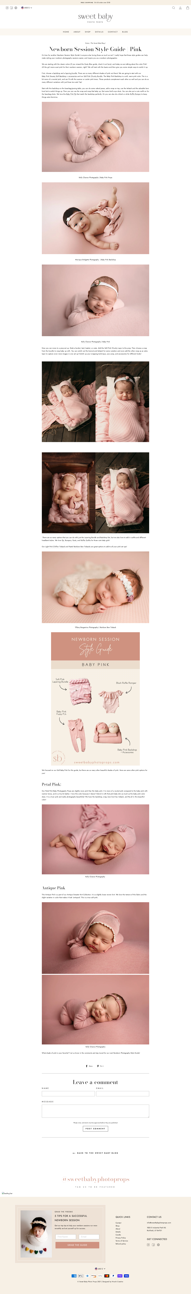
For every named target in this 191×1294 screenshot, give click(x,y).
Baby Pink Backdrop (108, 259)
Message (48, 1101)
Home (66, 32)
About (77, 32)
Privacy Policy (121, 1238)
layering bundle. (71, 73)
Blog (125, 32)
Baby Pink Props (106, 177)
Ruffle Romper (135, 94)
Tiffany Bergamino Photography (86, 627)
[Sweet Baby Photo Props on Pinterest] (16, 8)
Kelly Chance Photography (89, 177)
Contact (113, 32)
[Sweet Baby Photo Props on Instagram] (7, 8)
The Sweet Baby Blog (97, 43)
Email (100, 1088)
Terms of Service (122, 1241)
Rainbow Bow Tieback (108, 627)
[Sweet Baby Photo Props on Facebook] (11, 8)
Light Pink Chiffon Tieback (55, 546)
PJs (63, 540)
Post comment (95, 1128)
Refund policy (121, 1244)
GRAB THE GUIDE (77, 1245)
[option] (95, 2)
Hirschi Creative (117, 1281)
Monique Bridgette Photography (87, 259)
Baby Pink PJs (71, 94)
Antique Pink (53, 888)
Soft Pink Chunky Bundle (93, 76)
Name (45, 1088)
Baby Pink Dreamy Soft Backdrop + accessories (59, 76)
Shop (88, 32)
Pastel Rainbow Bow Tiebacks (80, 546)
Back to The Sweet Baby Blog (97, 1153)
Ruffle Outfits (86, 540)
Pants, (75, 540)
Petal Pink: (51, 784)
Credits (118, 1235)
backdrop (56, 73)
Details (99, 32)
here (109, 64)
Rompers (68, 540)
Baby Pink (106, 341)
